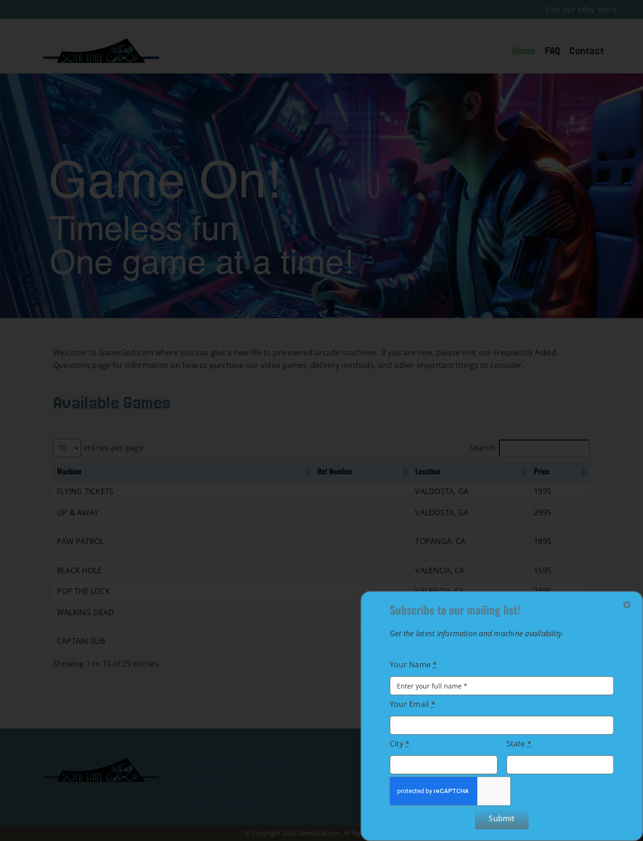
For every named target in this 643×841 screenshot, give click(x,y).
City (400, 743)
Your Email (412, 704)
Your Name (413, 664)
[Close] (627, 605)
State (519, 743)
